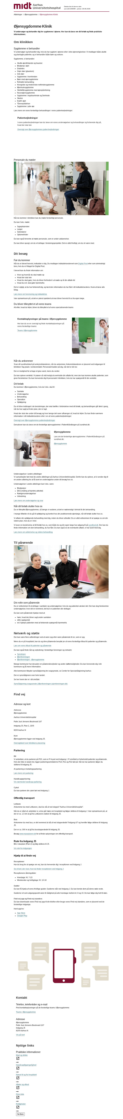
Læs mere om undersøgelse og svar (28, 501)
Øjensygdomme (31, 15)
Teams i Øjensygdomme (27, 330)
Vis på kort (20, 1035)
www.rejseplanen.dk (28, 834)
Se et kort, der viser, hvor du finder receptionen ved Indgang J (39, 869)
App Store (21, 913)
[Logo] (37, 6)
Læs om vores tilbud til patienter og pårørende (32, 646)
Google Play (22, 916)
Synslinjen (21, 654)
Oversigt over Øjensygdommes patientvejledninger (38, 129)
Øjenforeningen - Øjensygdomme (30, 660)
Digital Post (83, 264)
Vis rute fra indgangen (23, 848)
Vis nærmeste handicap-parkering (28, 782)
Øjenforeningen (23, 657)
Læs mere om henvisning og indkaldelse (30, 294)
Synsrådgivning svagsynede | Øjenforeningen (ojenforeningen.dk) (41, 684)
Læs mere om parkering (23, 773)
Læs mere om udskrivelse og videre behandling (33, 532)
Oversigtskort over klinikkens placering (29, 743)
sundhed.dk (93, 525)
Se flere (20, 1114)
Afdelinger (18, 15)
